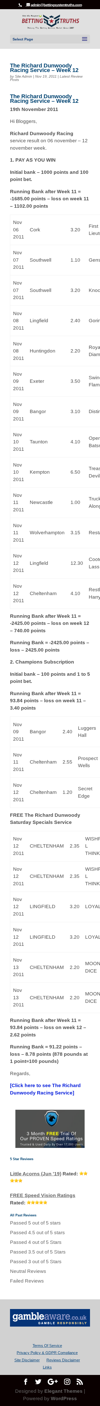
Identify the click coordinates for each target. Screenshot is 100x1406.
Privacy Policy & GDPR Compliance (47, 1353)
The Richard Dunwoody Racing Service (45, 1089)
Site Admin (23, 76)
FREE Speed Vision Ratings (42, 1195)
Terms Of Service (47, 1345)
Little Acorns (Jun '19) (35, 1173)
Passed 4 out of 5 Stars (36, 1242)
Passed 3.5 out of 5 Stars (38, 1252)
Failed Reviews (27, 1281)
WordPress (64, 1398)
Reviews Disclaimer (63, 1360)
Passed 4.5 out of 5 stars (37, 1232)
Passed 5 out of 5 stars (35, 1223)
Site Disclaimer (27, 1360)
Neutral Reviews (28, 1271)
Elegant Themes (63, 1391)
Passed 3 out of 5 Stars (36, 1261)
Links (47, 1367)
